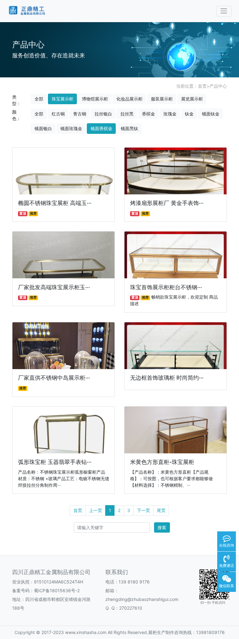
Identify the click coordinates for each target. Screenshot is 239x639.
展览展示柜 (192, 98)
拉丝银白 (103, 113)
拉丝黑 (127, 113)
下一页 (143, 510)
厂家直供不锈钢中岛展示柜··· (54, 377)
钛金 (189, 113)
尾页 (161, 510)
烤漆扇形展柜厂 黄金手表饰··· (167, 203)
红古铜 (58, 113)
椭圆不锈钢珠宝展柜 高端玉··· (54, 203)
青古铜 (79, 113)
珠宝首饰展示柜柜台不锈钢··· (166, 287)
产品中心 (218, 86)
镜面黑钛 (129, 128)
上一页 (95, 510)
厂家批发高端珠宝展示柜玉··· (54, 287)
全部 (39, 98)
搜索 (161, 527)
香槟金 (148, 113)
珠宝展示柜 (62, 98)
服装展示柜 (162, 98)
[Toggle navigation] (224, 11)
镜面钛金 (210, 113)
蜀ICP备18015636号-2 (57, 590)
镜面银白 (43, 128)
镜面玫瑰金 (71, 128)
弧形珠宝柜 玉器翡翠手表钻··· (54, 462)
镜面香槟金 (101, 128)
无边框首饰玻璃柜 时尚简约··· (167, 377)
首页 (202, 86)
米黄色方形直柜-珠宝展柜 (162, 462)
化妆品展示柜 (129, 98)
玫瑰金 (169, 113)
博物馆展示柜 (95, 98)
